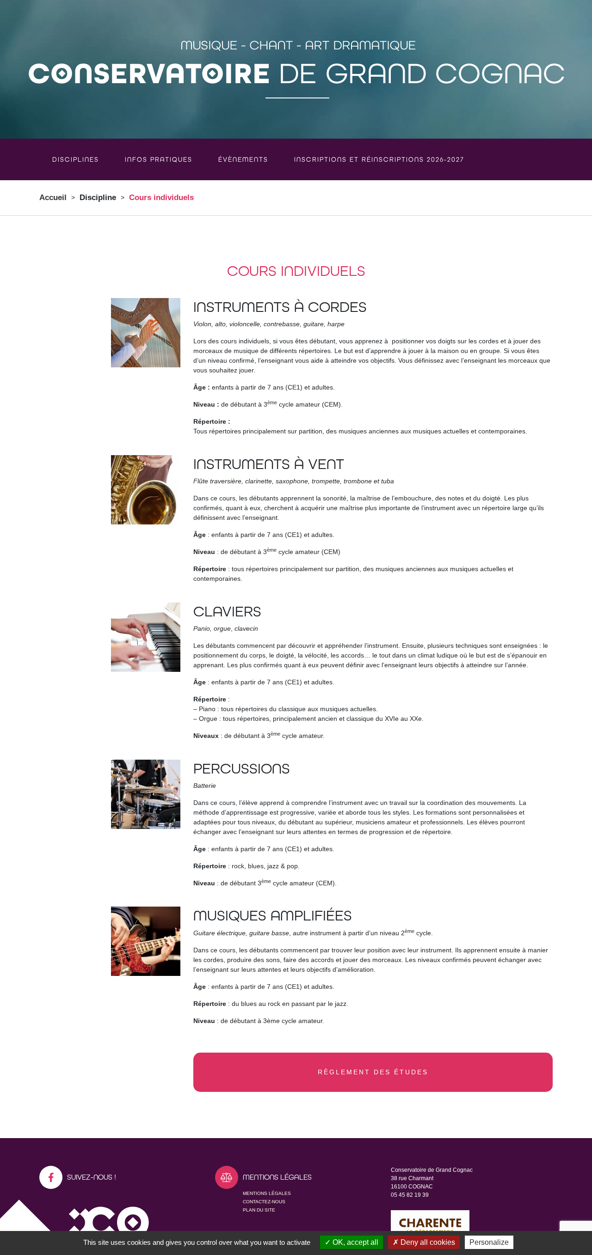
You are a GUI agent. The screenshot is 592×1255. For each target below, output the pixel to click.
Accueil (53, 197)
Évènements (243, 159)
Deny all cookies (427, 1242)
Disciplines (75, 159)
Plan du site (259, 1209)
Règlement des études (373, 1072)
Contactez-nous (264, 1201)
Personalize (489, 1242)
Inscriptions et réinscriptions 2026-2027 (379, 159)
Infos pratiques (158, 159)
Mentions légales (267, 1193)
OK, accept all (354, 1242)
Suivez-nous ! (91, 1177)
